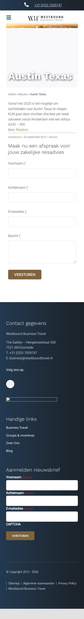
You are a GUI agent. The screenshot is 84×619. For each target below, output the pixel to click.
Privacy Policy (67, 583)
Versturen (20, 535)
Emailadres (17, 212)
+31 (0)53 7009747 (48, 5)
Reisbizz (22, 130)
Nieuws (23, 94)
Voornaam (16, 163)
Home (12, 94)
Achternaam (18, 187)
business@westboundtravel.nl (31, 358)
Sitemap (13, 583)
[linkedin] (10, 384)
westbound (14, 136)
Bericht (14, 236)
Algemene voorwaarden (38, 583)
